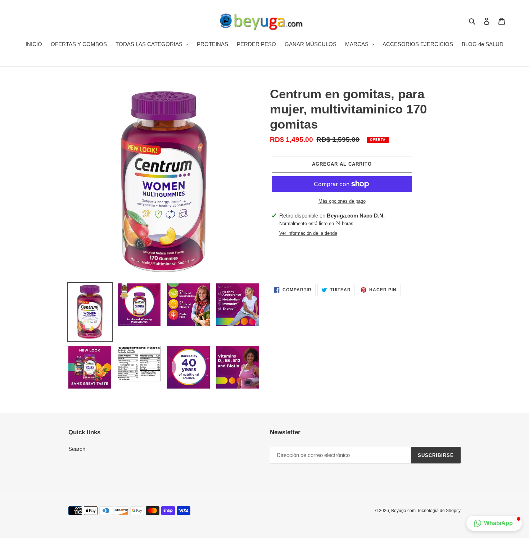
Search (76, 449)
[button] (494, 523)
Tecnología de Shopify (439, 510)
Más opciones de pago (342, 201)
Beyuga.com (403, 510)
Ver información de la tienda (308, 233)
